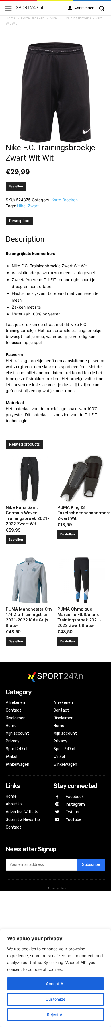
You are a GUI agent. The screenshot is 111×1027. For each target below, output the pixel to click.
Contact (13, 710)
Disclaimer (15, 718)
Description (19, 220)
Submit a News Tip (23, 819)
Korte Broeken (32, 18)
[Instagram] (57, 804)
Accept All (55, 983)
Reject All (55, 1014)
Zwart (33, 205)
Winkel (11, 756)
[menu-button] (8, 8)
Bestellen (16, 186)
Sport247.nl (16, 748)
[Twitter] (57, 812)
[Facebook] (57, 797)
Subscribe (91, 864)
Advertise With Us (22, 811)
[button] (101, 8)
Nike (21, 205)
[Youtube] (57, 820)
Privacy (13, 741)
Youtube (73, 819)
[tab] (19, 221)
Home (11, 18)
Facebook (75, 796)
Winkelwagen (17, 764)
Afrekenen (15, 702)
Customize (55, 999)
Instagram (75, 804)
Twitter (73, 811)
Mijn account (17, 733)
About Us (14, 804)
